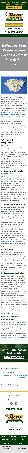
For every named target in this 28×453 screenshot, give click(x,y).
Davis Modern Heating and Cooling (11, 241)
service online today (20, 337)
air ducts (11, 211)
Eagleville (21, 207)
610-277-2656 (14, 32)
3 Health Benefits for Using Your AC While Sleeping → (14, 376)
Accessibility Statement (21, 448)
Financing (12, 436)
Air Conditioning (13, 385)
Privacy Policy (21, 446)
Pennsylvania (5, 114)
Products (5, 439)
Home (4, 436)
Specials (14, 439)
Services (23, 436)
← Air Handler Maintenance (9, 372)
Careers (23, 439)
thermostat (18, 159)
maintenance (12, 179)
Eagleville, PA (14, 331)
